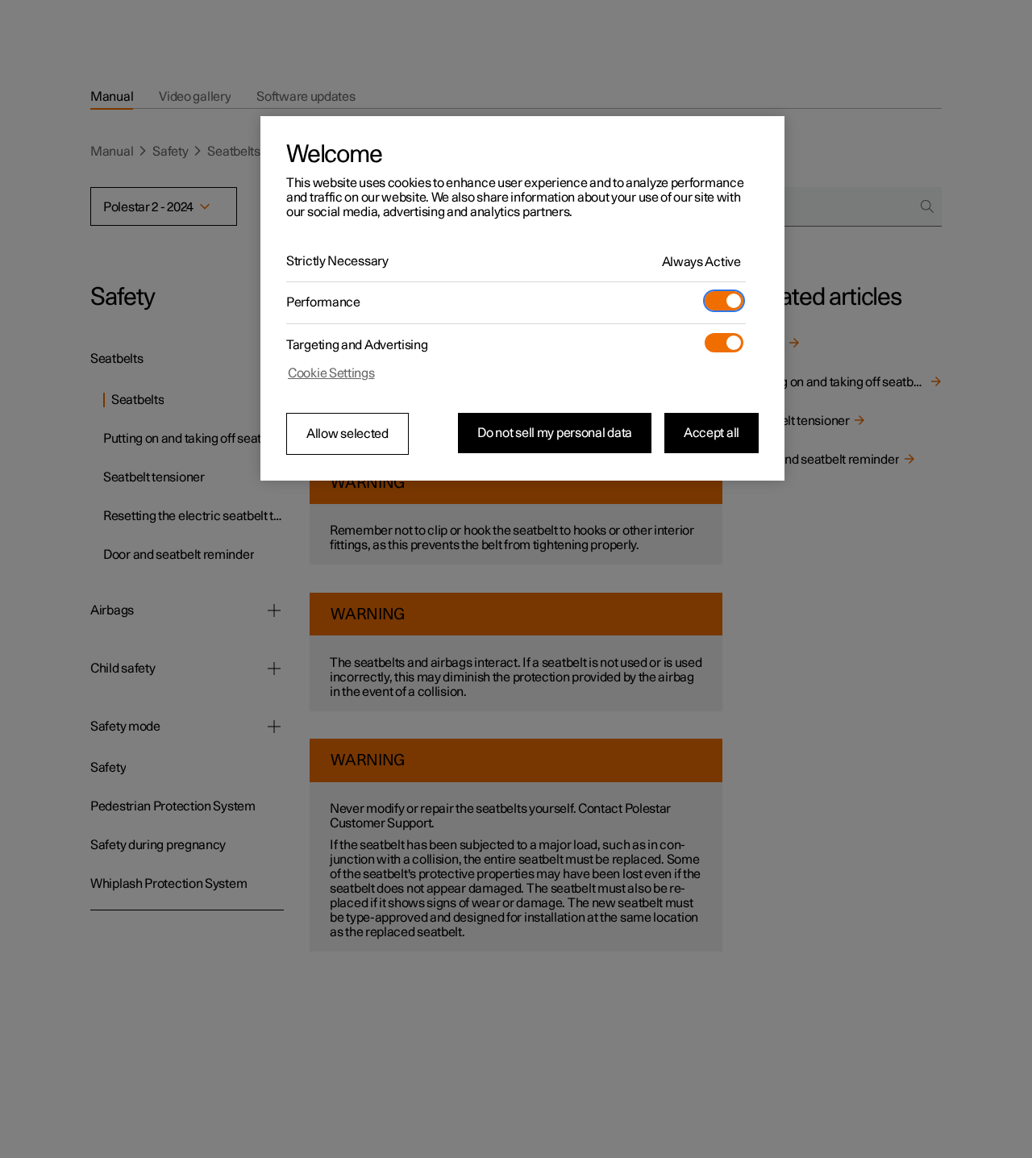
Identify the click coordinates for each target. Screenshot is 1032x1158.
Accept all (711, 433)
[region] (522, 298)
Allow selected (347, 433)
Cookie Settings (331, 373)
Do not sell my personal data (554, 433)
